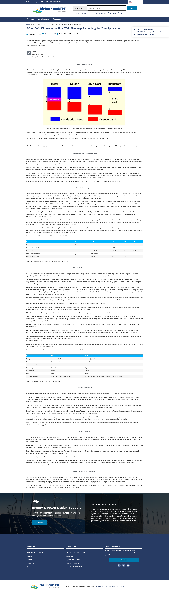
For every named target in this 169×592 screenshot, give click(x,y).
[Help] (118, 12)
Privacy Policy (110, 586)
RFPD (28, 24)
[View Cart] (108, 12)
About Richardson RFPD (35, 552)
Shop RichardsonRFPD (83, 13)
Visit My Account (100, 13)
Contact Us (69, 556)
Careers (29, 560)
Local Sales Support (72, 563)
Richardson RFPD (50, 34)
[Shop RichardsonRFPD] (74, 12)
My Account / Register (73, 560)
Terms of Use (100, 586)
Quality (29, 567)
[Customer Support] (26, 1)
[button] (31, 19)
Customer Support (34, 2)
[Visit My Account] (93, 12)
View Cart (112, 13)
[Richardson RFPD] (43, 34)
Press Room (31, 563)
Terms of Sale (121, 586)
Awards (29, 556)
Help (121, 13)
